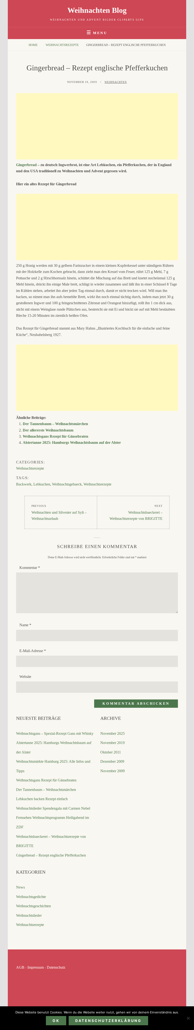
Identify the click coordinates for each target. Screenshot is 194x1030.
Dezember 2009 (112, 761)
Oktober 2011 (110, 752)
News (20, 887)
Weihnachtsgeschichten (33, 906)
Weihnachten (116, 82)
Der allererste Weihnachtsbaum (48, 430)
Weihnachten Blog (97, 10)
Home (33, 45)
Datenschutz (56, 967)
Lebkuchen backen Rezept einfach (42, 799)
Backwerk (23, 484)
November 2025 (112, 733)
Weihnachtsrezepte (62, 45)
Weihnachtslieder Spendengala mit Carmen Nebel (53, 808)
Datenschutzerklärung (108, 1020)
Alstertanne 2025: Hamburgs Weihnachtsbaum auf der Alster (72, 442)
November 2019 (112, 743)
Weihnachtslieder (29, 915)
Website (25, 677)
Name (25, 625)
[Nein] (188, 1018)
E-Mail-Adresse (32, 651)
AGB (20, 967)
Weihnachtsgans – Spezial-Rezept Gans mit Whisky (54, 733)
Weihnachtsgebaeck (67, 484)
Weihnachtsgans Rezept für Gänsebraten (55, 436)
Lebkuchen (41, 484)
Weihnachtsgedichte (31, 897)
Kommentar (29, 568)
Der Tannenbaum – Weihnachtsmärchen (55, 424)
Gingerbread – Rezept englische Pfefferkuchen (51, 855)
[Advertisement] (97, 126)
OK (56, 1020)
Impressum (35, 967)
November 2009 (112, 771)
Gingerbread (26, 165)
